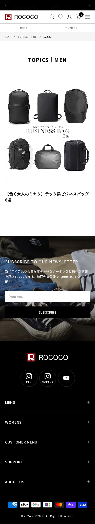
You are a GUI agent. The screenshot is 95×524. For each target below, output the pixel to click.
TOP (8, 36)
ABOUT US (15, 481)
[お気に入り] (60, 17)
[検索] (52, 16)
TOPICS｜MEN (27, 36)
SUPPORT (14, 461)
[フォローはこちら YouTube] (66, 378)
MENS (23, 28)
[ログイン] (69, 17)
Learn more (71, 5)
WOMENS (13, 422)
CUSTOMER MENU (21, 442)
